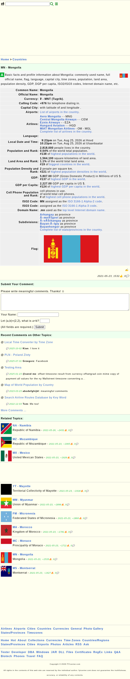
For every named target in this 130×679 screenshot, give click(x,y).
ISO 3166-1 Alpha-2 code (85, 201)
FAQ (40, 656)
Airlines (6, 628)
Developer (19, 652)
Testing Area (13, 367)
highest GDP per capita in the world (75, 186)
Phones (19, 656)
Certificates (83, 652)
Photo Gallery (93, 628)
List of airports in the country (59, 112)
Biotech (6, 656)
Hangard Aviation (52, 125)
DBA (31, 652)
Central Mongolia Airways (58, 119)
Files (69, 652)
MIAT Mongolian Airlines (57, 128)
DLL (62, 652)
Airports (20, 628)
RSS (78, 644)
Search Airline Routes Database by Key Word (35, 397)
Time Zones (72, 640)
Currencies (61, 628)
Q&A (117, 652)
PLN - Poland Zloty (17, 354)
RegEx (98, 652)
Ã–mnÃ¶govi (49, 217)
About (22, 640)
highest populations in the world (72, 153)
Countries (20, 59)
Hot (13, 640)
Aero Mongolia (50, 116)
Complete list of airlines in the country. (66, 131)
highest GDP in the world (68, 179)
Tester (5, 652)
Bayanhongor (50, 226)
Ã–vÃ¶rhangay (50, 220)
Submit (39, 327)
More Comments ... (13, 410)
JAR (54, 652)
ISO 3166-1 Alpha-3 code (79, 205)
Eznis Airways (50, 122)
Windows (42, 652)
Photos (56, 644)
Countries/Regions (95, 640)
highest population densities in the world (78, 171)
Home (5, 59)
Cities (31, 628)
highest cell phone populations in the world (75, 197)
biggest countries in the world (69, 164)
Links (108, 652)
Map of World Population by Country (29, 384)
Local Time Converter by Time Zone (29, 342)
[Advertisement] (65, 31)
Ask (86, 644)
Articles (68, 644)
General (76, 628)
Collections (36, 640)
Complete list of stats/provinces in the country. (71, 229)
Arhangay (47, 214)
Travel (30, 656)
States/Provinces (13, 632)
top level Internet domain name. (84, 210)
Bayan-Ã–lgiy (49, 223)
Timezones (35, 632)
